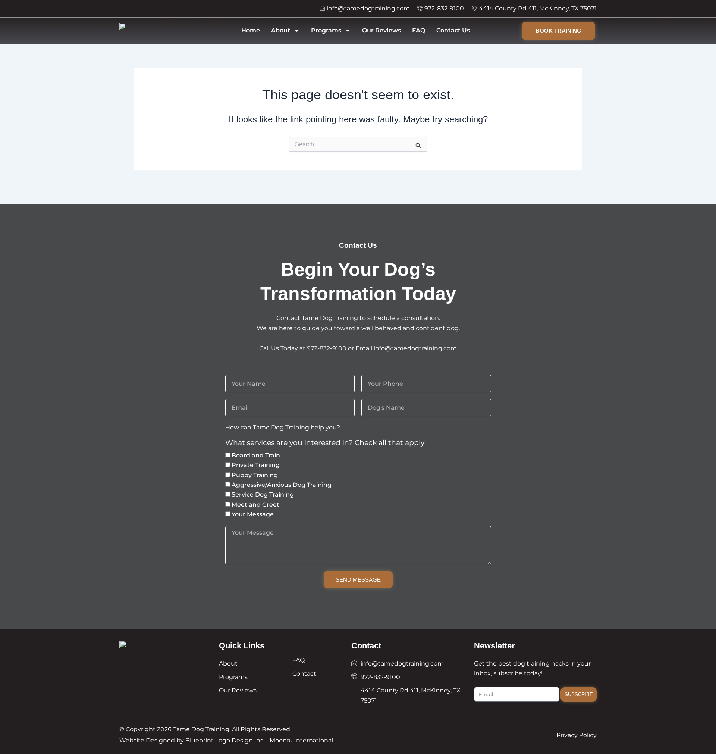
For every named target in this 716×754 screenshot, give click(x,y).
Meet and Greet (255, 504)
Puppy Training (255, 475)
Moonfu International (301, 740)
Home (250, 30)
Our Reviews (381, 30)
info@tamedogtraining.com (415, 348)
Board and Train (256, 455)
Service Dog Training (263, 494)
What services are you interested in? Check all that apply (324, 443)
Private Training (256, 465)
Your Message (253, 514)
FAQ (418, 30)
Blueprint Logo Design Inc (224, 740)
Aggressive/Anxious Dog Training (282, 484)
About (280, 30)
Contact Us (453, 30)
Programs (326, 30)
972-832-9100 (326, 348)
